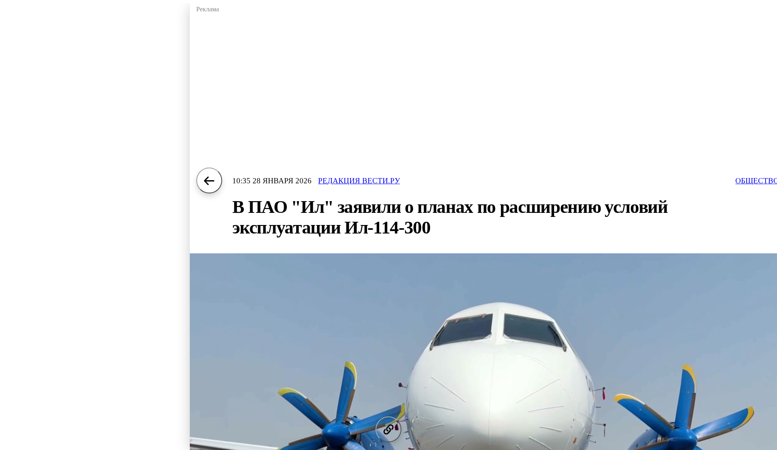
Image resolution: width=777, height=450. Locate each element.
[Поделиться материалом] (388, 429)
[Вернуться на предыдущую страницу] (209, 180)
